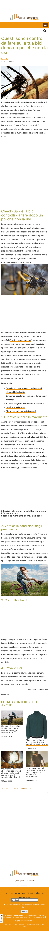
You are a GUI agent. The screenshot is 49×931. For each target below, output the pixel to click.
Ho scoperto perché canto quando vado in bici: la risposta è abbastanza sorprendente (36, 772)
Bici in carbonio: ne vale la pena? (21, 411)
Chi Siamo (19, 881)
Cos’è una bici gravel (15, 407)
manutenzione (25, 788)
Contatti (30, 881)
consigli (15, 788)
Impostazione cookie (24, 886)
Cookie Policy (19, 924)
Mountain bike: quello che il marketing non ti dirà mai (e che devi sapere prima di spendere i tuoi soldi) (11, 773)
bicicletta (6, 788)
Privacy (1, 919)
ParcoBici (4, 59)
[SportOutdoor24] (24, 17)
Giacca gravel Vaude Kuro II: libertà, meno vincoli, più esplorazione (37, 742)
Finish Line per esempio (20, 340)
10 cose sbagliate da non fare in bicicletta (25, 403)
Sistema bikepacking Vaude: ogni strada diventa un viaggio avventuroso (10, 729)
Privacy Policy (8, 924)
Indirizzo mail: (24, 897)
